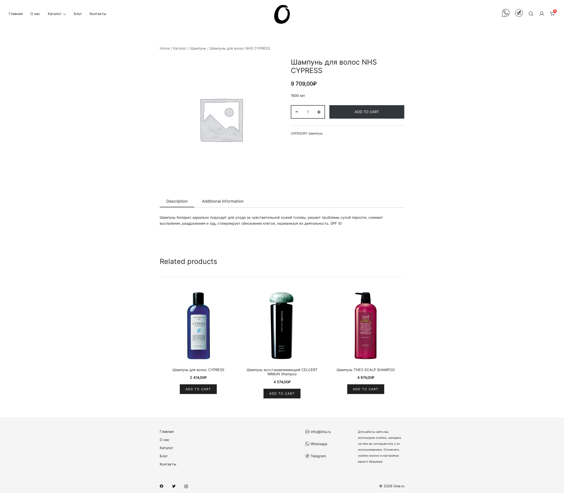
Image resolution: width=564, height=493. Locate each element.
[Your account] (541, 14)
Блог (78, 13)
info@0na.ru (320, 432)
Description (177, 201)
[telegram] (519, 14)
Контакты (98, 13)
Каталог (54, 13)
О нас (35, 13)
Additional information (223, 201)
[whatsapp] (506, 14)
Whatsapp (318, 444)
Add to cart (367, 112)
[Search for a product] (531, 14)
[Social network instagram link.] (186, 486)
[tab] (177, 201)
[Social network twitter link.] (174, 486)
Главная (16, 13)
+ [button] (318, 111)
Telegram (318, 456)
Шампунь (198, 48)
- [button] (297, 111)
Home (165, 48)
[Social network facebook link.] (161, 486)
